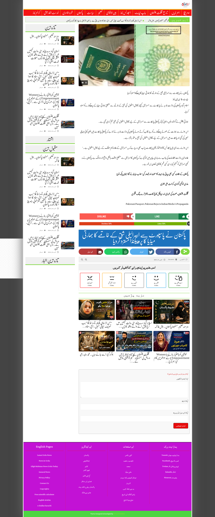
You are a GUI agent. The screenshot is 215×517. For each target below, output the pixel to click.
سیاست (90, 13)
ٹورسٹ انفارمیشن (51, 13)
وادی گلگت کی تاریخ (128, 494)
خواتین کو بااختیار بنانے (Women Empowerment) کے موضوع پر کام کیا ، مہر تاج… (171, 358)
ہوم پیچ (186, 13)
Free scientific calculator (44, 494)
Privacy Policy (44, 477)
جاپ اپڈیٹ (140, 13)
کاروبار (128, 483)
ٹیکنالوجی (86, 461)
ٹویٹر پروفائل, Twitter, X (170, 466)
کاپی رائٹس (128, 455)
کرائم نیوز (36, 13)
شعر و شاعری (67, 13)
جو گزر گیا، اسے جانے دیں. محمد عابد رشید (96, 354)
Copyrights (44, 489)
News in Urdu (44, 461)
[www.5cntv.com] (185, 4)
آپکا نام (185, 401)
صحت (128, 466)
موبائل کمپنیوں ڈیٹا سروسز (128, 477)
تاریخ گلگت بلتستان (159, 13)
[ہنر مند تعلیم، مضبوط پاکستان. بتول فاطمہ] (67, 40)
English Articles (44, 500)
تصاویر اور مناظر (86, 481)
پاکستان (80, 13)
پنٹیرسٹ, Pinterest (170, 477)
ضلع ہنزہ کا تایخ (128, 500)
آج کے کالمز (86, 476)
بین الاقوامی (111, 13)
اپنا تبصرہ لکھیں (182, 379)
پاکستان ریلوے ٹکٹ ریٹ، (86, 487)
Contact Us (44, 483)
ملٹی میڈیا (128, 472)
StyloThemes (119, 514)
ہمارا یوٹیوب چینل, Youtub (170, 455)
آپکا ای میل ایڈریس (180, 413)
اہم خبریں (175, 13)
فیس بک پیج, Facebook (170, 461)
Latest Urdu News (44, 455)
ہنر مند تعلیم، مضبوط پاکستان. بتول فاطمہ (159, 21)
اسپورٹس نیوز (125, 13)
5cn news (171, 259)
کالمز (86, 466)
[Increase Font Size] (86, 259)
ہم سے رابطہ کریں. (128, 489)
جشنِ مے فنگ (86, 492)
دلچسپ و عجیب (128, 461)
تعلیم (100, 13)
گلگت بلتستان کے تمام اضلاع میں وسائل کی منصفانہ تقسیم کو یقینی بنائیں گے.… (134, 358)
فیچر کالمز (86, 470)
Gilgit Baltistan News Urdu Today (44, 466)
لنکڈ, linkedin (170, 472)
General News (44, 472)
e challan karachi (44, 506)
